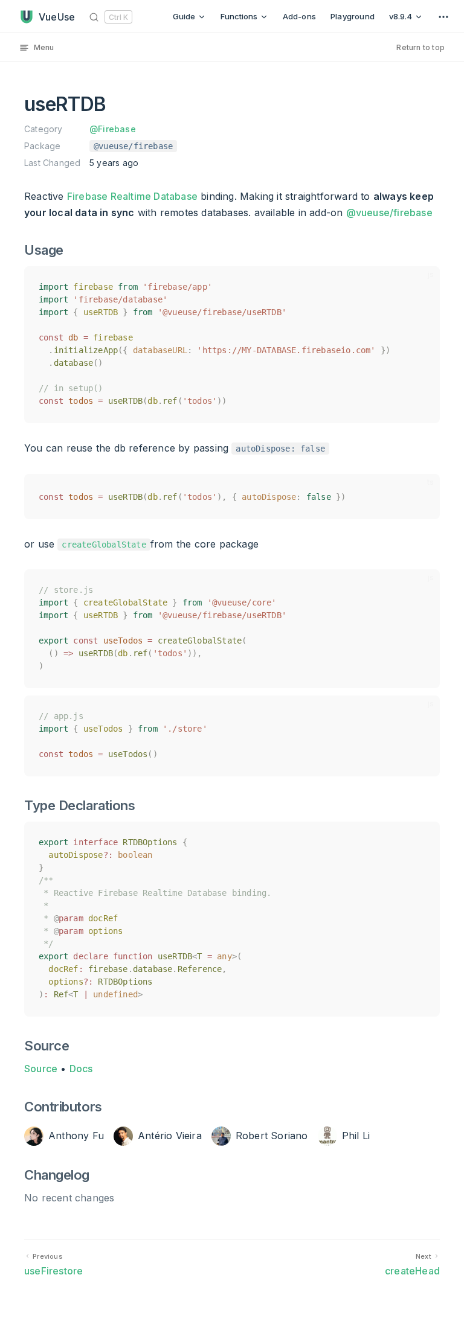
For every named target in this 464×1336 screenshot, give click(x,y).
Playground (352, 16)
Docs (81, 1069)
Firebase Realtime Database (132, 196)
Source (40, 1069)
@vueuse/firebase (389, 212)
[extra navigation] (443, 16)
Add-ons (299, 16)
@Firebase (112, 129)
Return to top (420, 47)
